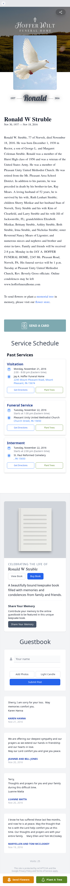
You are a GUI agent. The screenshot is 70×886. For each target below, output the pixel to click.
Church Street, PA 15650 (27, 420)
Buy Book (35, 576)
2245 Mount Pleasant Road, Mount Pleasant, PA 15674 (33, 381)
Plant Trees (49, 389)
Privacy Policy (25, 871)
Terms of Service (44, 871)
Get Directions (21, 389)
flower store (42, 302)
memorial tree (45, 296)
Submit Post (35, 682)
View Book (16, 576)
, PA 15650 (19, 458)
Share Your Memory (22, 624)
